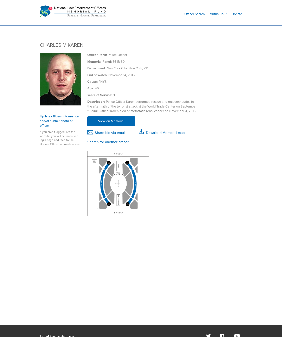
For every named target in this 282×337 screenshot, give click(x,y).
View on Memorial (111, 121)
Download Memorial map (165, 133)
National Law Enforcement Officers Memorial (70, 19)
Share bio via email (110, 132)
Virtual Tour (218, 14)
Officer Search (194, 14)
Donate (237, 14)
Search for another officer (108, 142)
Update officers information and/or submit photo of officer (59, 121)
